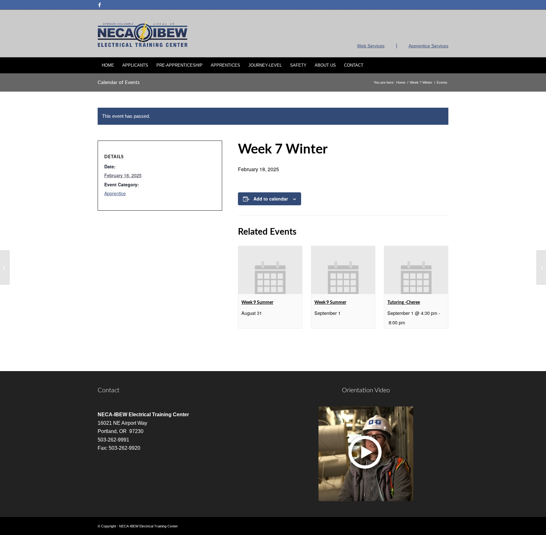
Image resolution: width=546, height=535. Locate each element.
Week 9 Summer (257, 302)
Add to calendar (270, 198)
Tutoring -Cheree (403, 302)
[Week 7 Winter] (5, 267)
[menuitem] (108, 65)
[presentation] (270, 270)
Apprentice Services (428, 45)
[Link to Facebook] (99, 4)
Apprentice (115, 193)
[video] (365, 453)
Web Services (371, 45)
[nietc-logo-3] (142, 33)
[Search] (444, 65)
